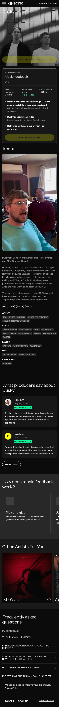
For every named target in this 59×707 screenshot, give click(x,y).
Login (53, 3)
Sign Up (43, 3)
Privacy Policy (11, 688)
